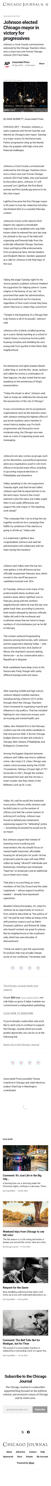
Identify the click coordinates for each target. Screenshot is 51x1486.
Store (19, 1456)
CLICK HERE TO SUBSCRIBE (18, 1013)
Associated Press (20, 62)
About (9, 1452)
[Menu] (47, 4)
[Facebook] (28, 1432)
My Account (42, 1456)
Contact (32, 1452)
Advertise (20, 1452)
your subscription (30, 997)
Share (41, 63)
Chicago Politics (11, 16)
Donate (29, 1456)
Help (42, 1452)
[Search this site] (42, 4)
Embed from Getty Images (12, 80)
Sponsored (8, 1456)
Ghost (31, 1463)
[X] (22, 1432)
